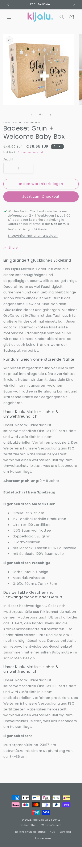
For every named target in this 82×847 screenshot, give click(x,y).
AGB (52, 832)
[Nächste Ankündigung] (74, 4)
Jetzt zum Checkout (41, 196)
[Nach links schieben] (31, 114)
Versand (65, 832)
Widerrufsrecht (51, 825)
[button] (9, 17)
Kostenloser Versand (30, 152)
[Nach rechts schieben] (50, 114)
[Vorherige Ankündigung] (8, 4)
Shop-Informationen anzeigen (33, 236)
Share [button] (13, 247)
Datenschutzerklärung (30, 832)
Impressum (43, 838)
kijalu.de (39, 819)
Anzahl (8, 159)
